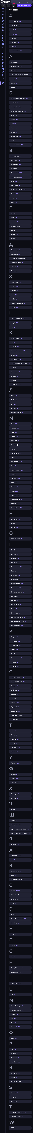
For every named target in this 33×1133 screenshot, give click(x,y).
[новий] (2, 14)
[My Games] (8, 5)
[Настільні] (2, 56)
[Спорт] (2, 72)
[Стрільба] (2, 78)
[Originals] (2, 24)
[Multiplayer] (2, 27)
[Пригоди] (2, 62)
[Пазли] (2, 59)
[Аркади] (2, 38)
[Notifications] (13, 5)
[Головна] (2, 8)
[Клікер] (2, 53)
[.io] (2, 34)
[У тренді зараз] (2, 17)
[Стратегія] (2, 75)
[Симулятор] (2, 66)
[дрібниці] (2, 44)
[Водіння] (2, 41)
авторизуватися (24, 5)
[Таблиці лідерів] (2, 30)
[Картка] (2, 50)
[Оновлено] (2, 20)
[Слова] (2, 69)
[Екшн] (2, 47)
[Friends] (3, 5)
